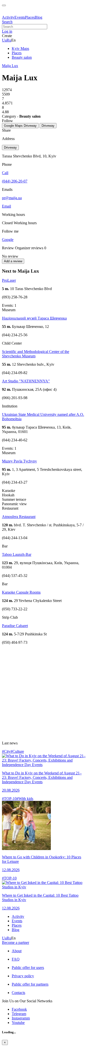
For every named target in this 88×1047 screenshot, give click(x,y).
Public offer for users (28, 967)
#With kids (25, 798)
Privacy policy (23, 976)
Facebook (19, 1009)
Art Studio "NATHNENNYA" (26, 381)
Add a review (13, 261)
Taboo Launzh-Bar (16, 554)
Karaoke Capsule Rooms (21, 592)
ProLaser (9, 280)
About (17, 951)
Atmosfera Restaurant (18, 517)
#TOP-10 (9, 798)
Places (30, 17)
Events (19, 17)
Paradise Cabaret (15, 626)
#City (6, 751)
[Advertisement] (44, 693)
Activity (8, 17)
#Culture (17, 751)
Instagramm (21, 1018)
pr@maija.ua (12, 198)
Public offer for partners (30, 984)
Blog (38, 17)
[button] (7, 31)
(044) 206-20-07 (14, 181)
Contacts (18, 993)
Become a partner (15, 942)
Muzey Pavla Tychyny (19, 461)
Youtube (18, 1022)
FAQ (16, 959)
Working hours (25, 223)
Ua (4, 40)
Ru (9, 40)
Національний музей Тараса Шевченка (34, 318)
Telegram (19, 1014)
